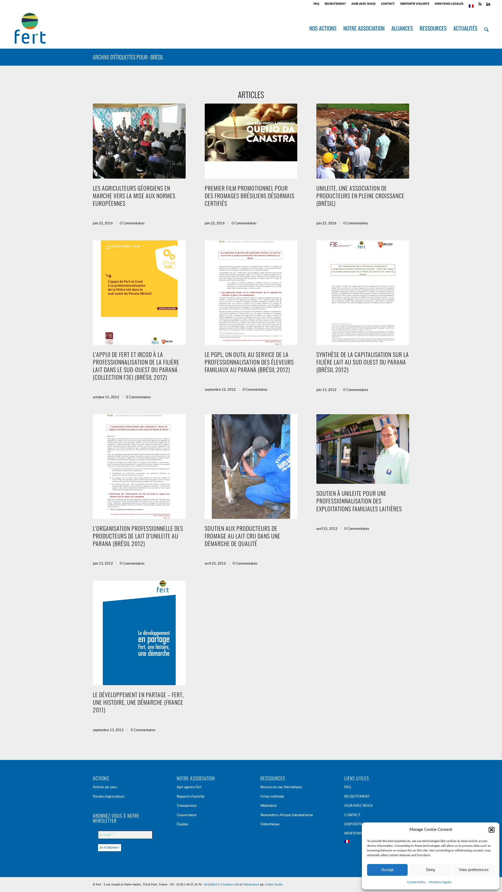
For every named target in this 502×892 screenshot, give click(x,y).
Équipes (183, 824)
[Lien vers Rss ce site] (480, 4)
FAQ (316, 3)
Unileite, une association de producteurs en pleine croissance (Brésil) (360, 195)
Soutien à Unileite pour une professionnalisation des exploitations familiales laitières (359, 501)
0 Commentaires (132, 223)
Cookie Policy (416, 882)
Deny (430, 869)
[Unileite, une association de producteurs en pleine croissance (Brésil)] (362, 141)
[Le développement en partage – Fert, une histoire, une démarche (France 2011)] (139, 633)
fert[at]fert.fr (212, 884)
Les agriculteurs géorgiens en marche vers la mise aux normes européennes (134, 195)
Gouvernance (187, 815)
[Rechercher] (486, 28)
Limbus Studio (274, 884)
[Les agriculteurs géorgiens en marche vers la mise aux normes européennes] (139, 141)
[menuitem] (316, 4)
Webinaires (268, 806)
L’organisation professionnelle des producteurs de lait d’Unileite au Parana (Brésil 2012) (138, 536)
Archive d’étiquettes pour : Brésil (128, 57)
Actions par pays (105, 787)
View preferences (474, 869)
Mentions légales (440, 882)
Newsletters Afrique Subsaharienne (286, 815)
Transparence (187, 806)
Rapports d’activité (190, 796)
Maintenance (251, 884)
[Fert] (30, 28)
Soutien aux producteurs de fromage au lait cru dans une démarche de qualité (242, 536)
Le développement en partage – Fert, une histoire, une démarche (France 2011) (138, 702)
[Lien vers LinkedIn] (488, 4)
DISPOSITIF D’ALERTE (414, 3)
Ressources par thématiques (281, 787)
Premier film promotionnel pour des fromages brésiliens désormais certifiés (249, 195)
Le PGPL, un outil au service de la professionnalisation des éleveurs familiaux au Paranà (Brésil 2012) (249, 362)
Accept (387, 869)
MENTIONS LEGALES (449, 3)
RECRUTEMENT (335, 3)
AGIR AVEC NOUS (363, 3)
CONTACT (388, 3)
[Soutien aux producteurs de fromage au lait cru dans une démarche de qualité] (251, 466)
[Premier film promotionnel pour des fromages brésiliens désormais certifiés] (251, 141)
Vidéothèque (269, 824)
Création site (231, 884)
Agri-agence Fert (189, 787)
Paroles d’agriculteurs (109, 796)
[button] (491, 829)
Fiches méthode (272, 796)
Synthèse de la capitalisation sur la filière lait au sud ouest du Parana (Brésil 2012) (362, 362)
